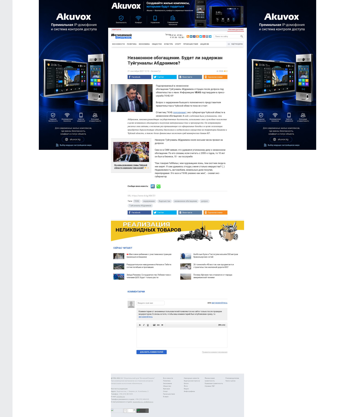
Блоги (186, 383)
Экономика (144, 44)
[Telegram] (210, 36)
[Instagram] (207, 36)
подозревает (180, 112)
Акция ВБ (204, 44)
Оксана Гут (156, 71)
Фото (186, 386)
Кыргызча (116, 30)
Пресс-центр (230, 381)
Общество (157, 44)
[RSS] (188, 36)
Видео (186, 389)
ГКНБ (136, 201)
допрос (204, 201)
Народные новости (191, 378)
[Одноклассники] (197, 36)
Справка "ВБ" (210, 386)
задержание (149, 201)
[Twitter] (200, 36)
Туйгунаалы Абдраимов (140, 205)
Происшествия (190, 44)
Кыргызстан (164, 201)
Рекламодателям (235, 30)
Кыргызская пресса (192, 381)
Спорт (178, 44)
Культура (168, 44)
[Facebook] (194, 36)
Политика (131, 44)
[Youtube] (204, 36)
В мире (165, 397)
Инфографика (189, 391)
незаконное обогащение (185, 201)
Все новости (118, 44)
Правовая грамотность (214, 383)
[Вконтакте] (191, 36)
